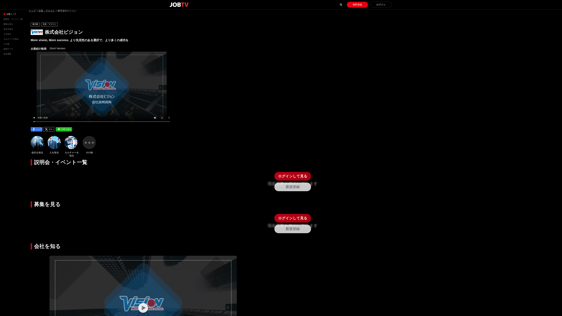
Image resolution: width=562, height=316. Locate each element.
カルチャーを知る (11, 39)
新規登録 (293, 187)
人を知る (7, 34)
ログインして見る (292, 176)
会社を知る (8, 29)
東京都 (35, 24)
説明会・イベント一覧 (13, 19)
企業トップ (11, 14)
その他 (6, 44)
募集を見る (8, 24)
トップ (32, 11)
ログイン (381, 4)
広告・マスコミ (46, 11)
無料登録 (357, 4)
